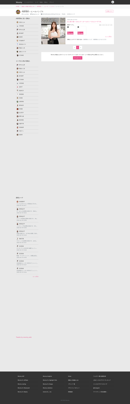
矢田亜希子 (22, 201)
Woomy (19, 2)
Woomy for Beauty (23, 391)
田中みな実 (22, 29)
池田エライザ (22, 51)
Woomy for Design (48, 384)
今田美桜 (21, 26)
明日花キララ (22, 44)
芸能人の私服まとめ (73, 380)
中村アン (21, 131)
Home (69, 376)
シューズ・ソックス (49, 6)
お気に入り (109, 11)
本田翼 (21, 109)
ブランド (51, 2)
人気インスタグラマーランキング (102, 380)
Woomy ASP (21, 376)
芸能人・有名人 (44, 2)
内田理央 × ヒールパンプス (99, 39)
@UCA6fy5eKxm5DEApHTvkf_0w (51, 14)
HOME (17, 6)
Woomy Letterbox (47, 388)
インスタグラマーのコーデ (100, 384)
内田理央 (39, 6)
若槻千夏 (21, 238)
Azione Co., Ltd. (47, 391)
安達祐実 (21, 127)
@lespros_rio (35, 14)
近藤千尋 (21, 123)
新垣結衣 (21, 105)
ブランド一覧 (71, 384)
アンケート (77, 58)
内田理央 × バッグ (87, 39)
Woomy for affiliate (23, 380)
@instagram (96, 388)
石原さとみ (22, 22)
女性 (64, 14)
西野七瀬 (21, 116)
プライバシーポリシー (74, 388)
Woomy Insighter (47, 376)
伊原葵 (21, 98)
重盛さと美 (22, 48)
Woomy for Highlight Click (50, 380)
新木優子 (21, 33)
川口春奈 (21, 55)
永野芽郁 (21, 101)
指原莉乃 (21, 90)
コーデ (36, 2)
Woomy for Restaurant (24, 388)
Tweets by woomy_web (24, 337)
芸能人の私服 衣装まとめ (27, 6)
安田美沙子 (22, 209)
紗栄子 (21, 87)
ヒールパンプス (37, 11)
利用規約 (70, 391)
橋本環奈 (21, 120)
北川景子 (21, 112)
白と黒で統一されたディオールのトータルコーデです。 (85, 21)
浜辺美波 (21, 246)
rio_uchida (26, 14)
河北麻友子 (22, 40)
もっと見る (108, 36)
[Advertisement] (27, 166)
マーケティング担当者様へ (100, 391)
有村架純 (21, 94)
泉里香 (21, 37)
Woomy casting (22, 384)
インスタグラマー (28, 2)
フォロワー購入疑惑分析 (99, 376)
